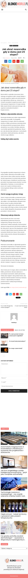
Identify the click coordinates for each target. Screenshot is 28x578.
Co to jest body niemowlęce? (17, 341)
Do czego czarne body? (15, 348)
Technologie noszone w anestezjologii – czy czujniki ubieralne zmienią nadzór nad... (13, 494)
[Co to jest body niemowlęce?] (4, 343)
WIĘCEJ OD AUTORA (20, 330)
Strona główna (4, 42)
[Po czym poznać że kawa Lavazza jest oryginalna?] (4, 335)
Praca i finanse (4, 444)
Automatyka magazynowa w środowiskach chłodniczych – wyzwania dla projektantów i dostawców (12, 449)
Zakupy (2, 511)
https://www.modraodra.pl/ (19, 287)
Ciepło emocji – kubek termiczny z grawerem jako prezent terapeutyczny (14, 516)
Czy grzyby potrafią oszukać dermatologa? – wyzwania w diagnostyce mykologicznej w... (13, 538)
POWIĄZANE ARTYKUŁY (7, 330)
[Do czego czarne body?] (4, 350)
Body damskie (15, 45)
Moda (11, 45)
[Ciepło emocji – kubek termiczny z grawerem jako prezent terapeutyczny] (14, 505)
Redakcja (8, 58)
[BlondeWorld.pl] (14, 4)
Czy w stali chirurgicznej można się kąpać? (7, 306)
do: (11, 287)
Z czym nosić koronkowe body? (21, 306)
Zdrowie (2, 489)
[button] (26, 10)
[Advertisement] (14, 26)
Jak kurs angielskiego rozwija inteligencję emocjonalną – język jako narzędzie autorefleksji (14, 472)
